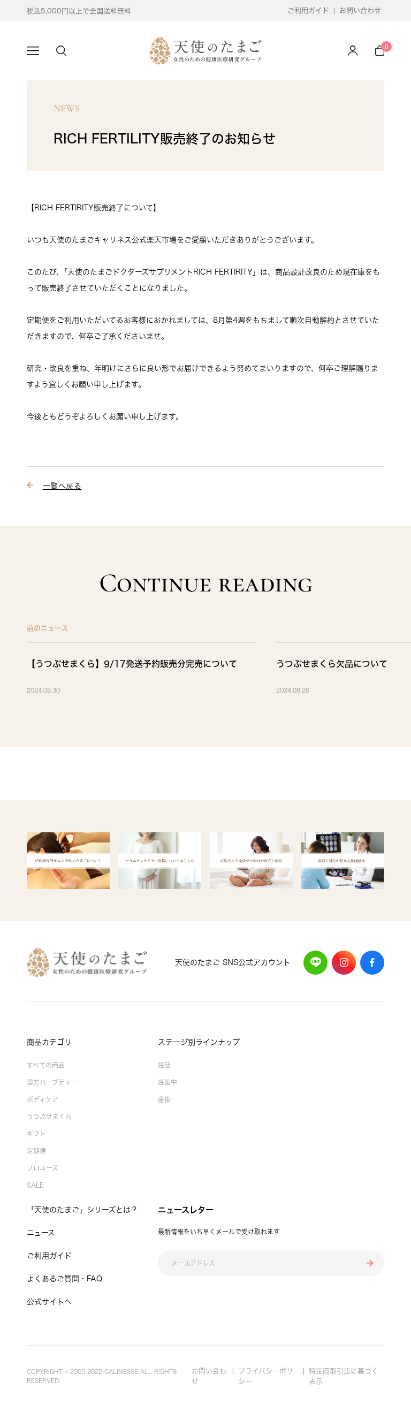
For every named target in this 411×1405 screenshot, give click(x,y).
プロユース (42, 1168)
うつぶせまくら (49, 1116)
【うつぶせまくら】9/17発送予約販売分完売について (132, 663)
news (67, 108)
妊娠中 (167, 1082)
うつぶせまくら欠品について (331, 663)
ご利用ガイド (308, 10)
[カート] (379, 50)
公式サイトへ (49, 1301)
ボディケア (42, 1099)
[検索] (61, 50)
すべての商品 (46, 1065)
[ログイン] (352, 50)
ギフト (36, 1133)
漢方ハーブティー (52, 1082)
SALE (35, 1185)
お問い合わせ (360, 10)
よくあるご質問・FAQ (64, 1278)
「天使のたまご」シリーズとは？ (82, 1209)
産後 (164, 1099)
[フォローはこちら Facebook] (372, 963)
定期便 (36, 1151)
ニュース (41, 1232)
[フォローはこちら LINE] (315, 963)
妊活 (164, 1065)
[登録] (370, 1264)
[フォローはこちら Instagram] (344, 963)
